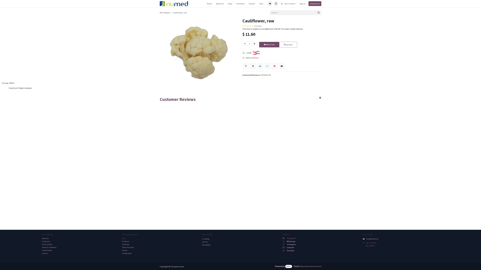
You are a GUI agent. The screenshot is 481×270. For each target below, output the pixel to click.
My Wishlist (206, 245)
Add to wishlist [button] (252, 57)
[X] (253, 66)
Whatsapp (291, 241)
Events (124, 250)
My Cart (205, 242)
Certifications (47, 250)
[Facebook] (246, 66)
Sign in (302, 3)
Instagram (291, 244)
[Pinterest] (275, 66)
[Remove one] (244, 43)
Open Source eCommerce (310, 266)
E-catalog (205, 239)
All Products (165, 12)
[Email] (282, 66)
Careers (45, 253)
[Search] (318, 12)
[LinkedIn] (260, 66)
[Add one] (254, 43)
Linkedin (290, 247)
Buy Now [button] (289, 44)
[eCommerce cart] (269, 3)
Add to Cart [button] (270, 44)
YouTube (290, 251)
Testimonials (127, 253)
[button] (276, 3)
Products (125, 241)
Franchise (125, 244)
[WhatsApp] (267, 66)
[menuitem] (209, 3)
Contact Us (315, 3)
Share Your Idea (128, 247)
